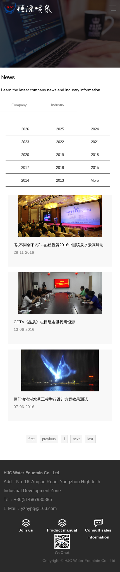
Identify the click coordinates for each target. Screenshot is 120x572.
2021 (95, 142)
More (95, 180)
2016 (60, 168)
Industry (57, 105)
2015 (95, 168)
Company (19, 105)
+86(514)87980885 (33, 499)
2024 (95, 129)
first (31, 439)
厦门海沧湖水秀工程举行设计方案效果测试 (51, 399)
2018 (95, 155)
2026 (25, 129)
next (76, 439)
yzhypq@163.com (39, 508)
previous (49, 439)
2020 (25, 155)
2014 (25, 180)
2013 (60, 180)
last (90, 439)
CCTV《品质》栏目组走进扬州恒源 (44, 322)
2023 (25, 142)
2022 (60, 142)
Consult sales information (98, 533)
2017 (25, 168)
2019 (60, 155)
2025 (60, 129)
